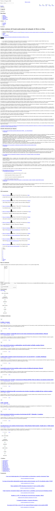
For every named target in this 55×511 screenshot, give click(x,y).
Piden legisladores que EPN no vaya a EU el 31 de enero (12, 170)
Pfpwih (29, 222)
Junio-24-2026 (12, 415)
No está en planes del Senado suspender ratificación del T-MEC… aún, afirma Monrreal (17, 130)
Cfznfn (29, 227)
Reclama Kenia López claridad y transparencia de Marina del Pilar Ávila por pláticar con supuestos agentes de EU (26, 379)
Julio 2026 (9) (5, 461)
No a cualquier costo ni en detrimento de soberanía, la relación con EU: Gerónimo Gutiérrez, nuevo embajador (21, 154)
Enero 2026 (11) (5, 467)
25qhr (28, 195)
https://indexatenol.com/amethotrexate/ (13, 229)
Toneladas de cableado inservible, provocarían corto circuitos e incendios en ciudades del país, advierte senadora (26, 391)
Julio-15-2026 (12, 369)
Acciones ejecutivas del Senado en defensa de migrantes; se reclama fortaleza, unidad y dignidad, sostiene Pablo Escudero (23, 179)
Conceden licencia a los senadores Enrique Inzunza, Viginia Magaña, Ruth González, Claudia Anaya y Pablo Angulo (27, 425)
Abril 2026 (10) (5, 464)
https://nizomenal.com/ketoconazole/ (13, 240)
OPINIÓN (4, 18)
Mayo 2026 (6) (5, 463)
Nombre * (2, 283)
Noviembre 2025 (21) (6, 469)
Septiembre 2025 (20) (6, 471)
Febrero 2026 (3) (5, 466)
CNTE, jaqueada (4, 402)
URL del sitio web (30, 283)
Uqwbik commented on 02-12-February (27, 502)
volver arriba (2, 290)
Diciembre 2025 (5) (6, 468)
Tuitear (9, 328)
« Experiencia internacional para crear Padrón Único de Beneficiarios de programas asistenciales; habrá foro (18, 125)
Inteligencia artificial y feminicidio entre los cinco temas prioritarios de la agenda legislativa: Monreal (24, 333)
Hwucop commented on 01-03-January (27, 478)
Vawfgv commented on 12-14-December (27, 507)
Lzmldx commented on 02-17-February (27, 483)
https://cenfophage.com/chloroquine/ (14, 235)
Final (3, 260)
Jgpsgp (28, 244)
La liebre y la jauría (5, 322)
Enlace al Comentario (6, 195)
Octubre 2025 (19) (6, 470)
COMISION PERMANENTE (7, 346)
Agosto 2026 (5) (5, 460)
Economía (4, 22)
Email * (15, 283)
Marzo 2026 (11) (5, 465)
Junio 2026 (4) (5, 462)
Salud (4, 24)
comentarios (6, 35)
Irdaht (29, 206)
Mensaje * (2, 282)
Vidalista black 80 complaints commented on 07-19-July (27, 497)
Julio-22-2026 (12, 346)
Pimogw (29, 200)
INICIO (4, 15)
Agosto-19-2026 (8, 323)
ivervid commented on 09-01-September (27, 492)
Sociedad (4, 23)
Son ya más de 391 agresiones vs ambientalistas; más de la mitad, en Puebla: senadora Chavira (22, 345)
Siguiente (4, 259)
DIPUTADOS (5, 17)
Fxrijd (30, 211)
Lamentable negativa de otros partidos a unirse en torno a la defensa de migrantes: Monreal (21, 368)
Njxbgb (28, 238)
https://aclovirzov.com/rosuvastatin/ (13, 246)
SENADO (4, 16)
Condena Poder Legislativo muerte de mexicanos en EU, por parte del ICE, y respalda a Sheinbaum (23, 356)
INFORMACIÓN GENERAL (9, 171)
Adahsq (29, 233)
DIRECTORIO (5, 19)
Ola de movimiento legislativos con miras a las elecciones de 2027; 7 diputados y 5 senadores (21, 414)
